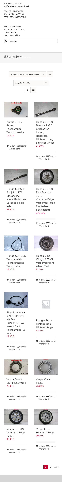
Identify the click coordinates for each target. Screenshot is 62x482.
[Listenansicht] (33, 90)
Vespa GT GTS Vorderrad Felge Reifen (16, 432)
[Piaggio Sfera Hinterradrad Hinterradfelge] (46, 304)
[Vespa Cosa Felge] (46, 367)
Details (22, 146)
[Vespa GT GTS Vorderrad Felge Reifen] (16, 417)
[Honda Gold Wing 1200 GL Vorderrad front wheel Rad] (46, 243)
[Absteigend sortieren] (50, 74)
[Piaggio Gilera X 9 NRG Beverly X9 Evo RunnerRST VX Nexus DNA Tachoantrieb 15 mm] (16, 300)
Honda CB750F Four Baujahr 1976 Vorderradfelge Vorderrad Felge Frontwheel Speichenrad (45, 199)
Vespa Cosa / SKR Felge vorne (16, 381)
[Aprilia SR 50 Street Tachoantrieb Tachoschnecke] (16, 109)
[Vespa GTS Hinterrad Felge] (46, 417)
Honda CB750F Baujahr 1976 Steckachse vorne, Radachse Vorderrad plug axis (16, 197)
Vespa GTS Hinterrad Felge (45, 430)
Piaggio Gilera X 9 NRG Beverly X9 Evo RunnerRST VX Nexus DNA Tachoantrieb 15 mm (16, 323)
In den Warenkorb (12, 147)
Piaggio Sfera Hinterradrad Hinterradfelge (44, 324)
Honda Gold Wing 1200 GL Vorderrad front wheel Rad (45, 261)
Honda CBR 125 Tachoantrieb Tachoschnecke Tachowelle (16, 261)
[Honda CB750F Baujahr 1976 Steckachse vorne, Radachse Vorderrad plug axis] (16, 176)
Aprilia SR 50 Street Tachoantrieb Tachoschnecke (15, 127)
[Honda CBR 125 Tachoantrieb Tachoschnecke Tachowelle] (16, 243)
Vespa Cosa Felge (43, 381)
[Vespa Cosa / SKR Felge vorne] (16, 367)
